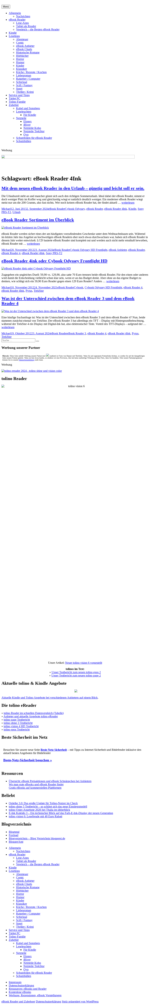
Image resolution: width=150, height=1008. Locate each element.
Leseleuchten (23, 111)
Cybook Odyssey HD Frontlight (88, 249)
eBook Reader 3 (76, 333)
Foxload (13, 835)
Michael (6, 208)
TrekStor (39, 290)
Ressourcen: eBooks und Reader (27, 988)
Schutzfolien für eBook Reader (34, 137)
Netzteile (21, 118)
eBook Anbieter (25, 45)
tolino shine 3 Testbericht (18, 722)
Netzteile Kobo (32, 128)
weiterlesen (127, 202)
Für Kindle (29, 114)
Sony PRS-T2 (54, 253)
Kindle (13, 32)
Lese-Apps (22, 22)
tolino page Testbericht (17, 719)
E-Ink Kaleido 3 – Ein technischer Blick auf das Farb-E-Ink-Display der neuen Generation (61, 813)
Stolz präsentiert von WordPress (80, 1001)
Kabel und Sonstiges (28, 108)
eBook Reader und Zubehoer (18, 1001)
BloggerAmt (16, 841)
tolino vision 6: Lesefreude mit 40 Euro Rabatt (35, 816)
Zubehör (14, 105)
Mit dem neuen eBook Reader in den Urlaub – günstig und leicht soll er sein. (72, 188)
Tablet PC (14, 98)
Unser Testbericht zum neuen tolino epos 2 (76, 672)
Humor (20, 62)
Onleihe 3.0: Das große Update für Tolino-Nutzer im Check (43, 803)
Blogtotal (14, 831)
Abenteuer (22, 39)
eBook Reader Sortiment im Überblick (37, 219)
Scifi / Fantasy (24, 85)
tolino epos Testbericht (17, 729)
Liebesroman (23, 75)
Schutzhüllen (23, 141)
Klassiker (21, 68)
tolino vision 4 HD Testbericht (21, 726)
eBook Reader (17, 19)
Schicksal (21, 82)
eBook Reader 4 (10, 253)
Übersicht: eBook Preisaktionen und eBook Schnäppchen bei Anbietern (50, 781)
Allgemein (15, 13)
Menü (6, 6)
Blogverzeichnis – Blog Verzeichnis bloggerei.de (37, 838)
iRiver (27, 124)
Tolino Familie (17, 101)
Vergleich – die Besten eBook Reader (37, 29)
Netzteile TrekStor (33, 131)
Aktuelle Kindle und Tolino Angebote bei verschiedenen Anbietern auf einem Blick (49, 697)
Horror (20, 59)
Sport (19, 88)
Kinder (20, 65)
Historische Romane (28, 52)
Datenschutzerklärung (26, 360)
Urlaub (16, 212)
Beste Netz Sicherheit (54, 749)
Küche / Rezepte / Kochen (31, 72)
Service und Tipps (19, 95)
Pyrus (29, 290)
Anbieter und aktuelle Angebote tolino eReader (30, 716)
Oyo (26, 134)
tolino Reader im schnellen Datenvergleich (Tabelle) (34, 713)
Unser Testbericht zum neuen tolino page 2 (76, 675)
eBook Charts (24, 49)
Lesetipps (14, 36)
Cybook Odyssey (75, 208)
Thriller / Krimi (25, 91)
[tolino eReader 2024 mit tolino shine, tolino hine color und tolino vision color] (31, 370)
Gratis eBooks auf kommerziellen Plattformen (35, 787)
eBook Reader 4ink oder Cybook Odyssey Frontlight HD (54, 261)
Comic (20, 42)
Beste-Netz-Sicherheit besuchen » (27, 760)
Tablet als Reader (26, 26)
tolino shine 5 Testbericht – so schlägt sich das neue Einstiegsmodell (48, 806)
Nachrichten (23, 16)
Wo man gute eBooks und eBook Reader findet (36, 784)
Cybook (78, 287)
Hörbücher (22, 55)
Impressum (15, 982)
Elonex (27, 121)
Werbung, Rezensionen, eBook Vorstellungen (35, 995)
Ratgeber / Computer (28, 78)
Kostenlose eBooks (20, 992)
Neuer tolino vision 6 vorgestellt (83, 662)
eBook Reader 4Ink (115, 208)
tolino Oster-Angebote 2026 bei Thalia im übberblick (39, 809)
